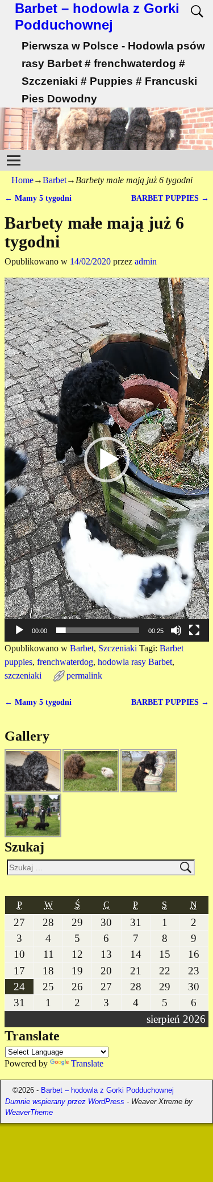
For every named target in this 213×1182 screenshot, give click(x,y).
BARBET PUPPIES (170, 197)
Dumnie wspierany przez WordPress (64, 1101)
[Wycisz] (176, 630)
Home (22, 180)
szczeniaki (23, 675)
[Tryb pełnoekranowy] (194, 630)
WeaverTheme (29, 1112)
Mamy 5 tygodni (38, 197)
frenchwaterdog (65, 662)
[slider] (97, 630)
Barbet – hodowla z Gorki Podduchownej (97, 16)
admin (146, 261)
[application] (107, 460)
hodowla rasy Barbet (135, 662)
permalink (84, 675)
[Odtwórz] (19, 630)
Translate (87, 1063)
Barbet (54, 180)
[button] (107, 459)
